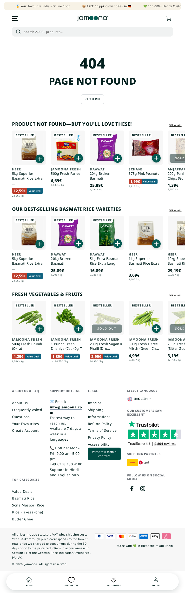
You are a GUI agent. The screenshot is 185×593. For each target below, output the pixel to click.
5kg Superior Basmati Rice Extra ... (27, 176)
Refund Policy (100, 423)
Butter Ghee (22, 519)
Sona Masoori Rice (28, 505)
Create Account (25, 430)
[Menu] (15, 18)
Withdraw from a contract (104, 454)
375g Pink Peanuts (144, 172)
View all (175, 125)
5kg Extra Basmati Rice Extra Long (104, 259)
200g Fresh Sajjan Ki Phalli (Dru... (107, 344)
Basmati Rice (23, 498)
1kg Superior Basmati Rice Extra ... (144, 261)
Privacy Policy (99, 437)
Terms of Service (102, 430)
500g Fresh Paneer (66, 172)
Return (92, 99)
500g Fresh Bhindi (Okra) (27, 344)
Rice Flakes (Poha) (27, 512)
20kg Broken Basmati (100, 174)
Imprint (94, 402)
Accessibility (99, 444)
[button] (92, 32)
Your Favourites (25, 423)
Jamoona (31, 564)
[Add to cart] (39, 159)
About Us (20, 402)
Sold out (106, 328)
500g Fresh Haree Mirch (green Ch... (144, 344)
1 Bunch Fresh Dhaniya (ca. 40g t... (68, 344)
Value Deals (22, 491)
